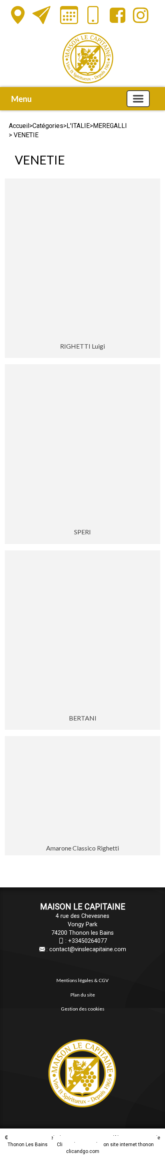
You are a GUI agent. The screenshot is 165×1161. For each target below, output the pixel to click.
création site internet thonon (122, 1144)
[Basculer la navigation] (138, 98)
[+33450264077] (93, 17)
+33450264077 (87, 941)
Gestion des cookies (83, 1009)
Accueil (19, 126)
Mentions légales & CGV (82, 980)
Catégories (47, 126)
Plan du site (82, 995)
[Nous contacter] (41, 15)
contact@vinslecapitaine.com (87, 949)
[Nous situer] (18, 15)
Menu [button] (21, 99)
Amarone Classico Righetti (82, 848)
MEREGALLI (110, 126)
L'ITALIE (78, 126)
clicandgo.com (82, 1151)
